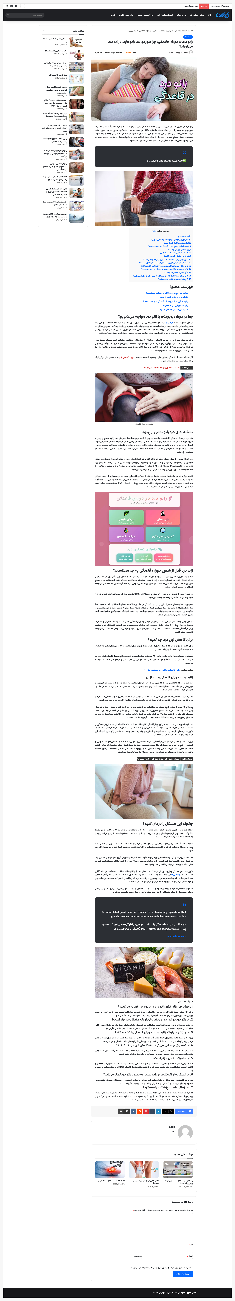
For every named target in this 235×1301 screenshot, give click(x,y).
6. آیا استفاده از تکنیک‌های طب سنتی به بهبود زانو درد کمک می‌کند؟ (162, 276)
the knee (182, 31)
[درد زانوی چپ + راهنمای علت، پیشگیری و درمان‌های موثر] (76, 117)
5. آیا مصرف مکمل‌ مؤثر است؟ (177, 272)
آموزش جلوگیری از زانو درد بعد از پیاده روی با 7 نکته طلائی (55, 215)
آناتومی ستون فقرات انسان (56, 50)
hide (154, 231)
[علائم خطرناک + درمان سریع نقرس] (110, 1169)
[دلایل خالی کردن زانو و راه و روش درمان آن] (144, 1169)
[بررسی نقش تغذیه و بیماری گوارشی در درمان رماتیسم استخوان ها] (76, 91)
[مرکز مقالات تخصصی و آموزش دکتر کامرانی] (223, 15)
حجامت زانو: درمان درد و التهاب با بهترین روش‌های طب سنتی (54, 128)
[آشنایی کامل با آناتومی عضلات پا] (76, 42)
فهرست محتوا (184, 236)
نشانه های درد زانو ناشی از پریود (177, 243)
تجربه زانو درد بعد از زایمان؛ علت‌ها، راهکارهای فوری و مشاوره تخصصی (56, 191)
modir (186, 52)
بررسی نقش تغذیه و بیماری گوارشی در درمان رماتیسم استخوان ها (56, 90)
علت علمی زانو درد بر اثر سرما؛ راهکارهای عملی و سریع (55, 178)
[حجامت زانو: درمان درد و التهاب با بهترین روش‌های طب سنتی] (76, 129)
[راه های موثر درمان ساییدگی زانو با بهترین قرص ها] (178, 1169)
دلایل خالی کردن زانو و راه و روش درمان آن (146, 1182)
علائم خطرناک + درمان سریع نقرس (111, 1180)
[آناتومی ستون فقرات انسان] (76, 55)
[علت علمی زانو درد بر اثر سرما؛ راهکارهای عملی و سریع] (76, 180)
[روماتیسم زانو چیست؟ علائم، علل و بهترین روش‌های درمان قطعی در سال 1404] (76, 104)
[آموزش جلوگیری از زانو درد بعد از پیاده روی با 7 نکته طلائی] (76, 218)
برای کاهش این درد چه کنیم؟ (179, 249)
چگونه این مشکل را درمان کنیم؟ (177, 256)
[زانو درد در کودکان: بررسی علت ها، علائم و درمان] (76, 206)
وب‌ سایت (138, 1256)
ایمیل (190, 1256)
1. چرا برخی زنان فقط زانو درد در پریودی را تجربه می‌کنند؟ (167, 259)
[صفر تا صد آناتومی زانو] (76, 79)
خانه (209, 15)
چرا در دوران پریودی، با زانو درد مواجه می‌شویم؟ (171, 239)
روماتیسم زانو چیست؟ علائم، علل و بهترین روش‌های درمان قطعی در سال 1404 (55, 103)
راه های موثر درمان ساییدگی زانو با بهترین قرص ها (179, 1182)
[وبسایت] (173, 1131)
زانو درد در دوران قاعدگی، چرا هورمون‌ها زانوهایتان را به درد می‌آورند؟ (55, 153)
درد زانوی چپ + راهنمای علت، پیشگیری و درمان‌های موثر (55, 115)
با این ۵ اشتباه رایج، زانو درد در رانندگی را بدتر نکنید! (55, 140)
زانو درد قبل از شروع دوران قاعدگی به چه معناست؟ (169, 246)
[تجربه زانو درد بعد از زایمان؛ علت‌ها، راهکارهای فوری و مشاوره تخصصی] (76, 193)
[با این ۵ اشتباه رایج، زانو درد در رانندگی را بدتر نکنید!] (76, 142)
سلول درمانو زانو (197, 15)
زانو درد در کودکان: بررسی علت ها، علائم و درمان (55, 203)
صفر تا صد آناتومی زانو (58, 75)
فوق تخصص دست (145, 15)
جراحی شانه (181, 15)
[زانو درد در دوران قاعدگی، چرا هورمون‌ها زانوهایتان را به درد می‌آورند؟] (76, 154)
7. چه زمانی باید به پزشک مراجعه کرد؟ (174, 279)
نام (191, 1244)
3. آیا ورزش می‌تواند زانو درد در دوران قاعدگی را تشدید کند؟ (166, 266)
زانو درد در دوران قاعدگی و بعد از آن (175, 252)
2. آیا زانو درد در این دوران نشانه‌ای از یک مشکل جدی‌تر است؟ (165, 262)
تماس (112, 15)
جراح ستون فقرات (126, 15)
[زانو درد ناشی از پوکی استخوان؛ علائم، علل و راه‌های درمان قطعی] (76, 167)
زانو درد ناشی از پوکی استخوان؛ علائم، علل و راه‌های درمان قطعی (55, 166)
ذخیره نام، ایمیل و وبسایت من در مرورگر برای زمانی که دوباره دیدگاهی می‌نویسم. (160, 1267)
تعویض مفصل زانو (165, 15)
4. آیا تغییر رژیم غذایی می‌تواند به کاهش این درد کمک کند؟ (166, 269)
